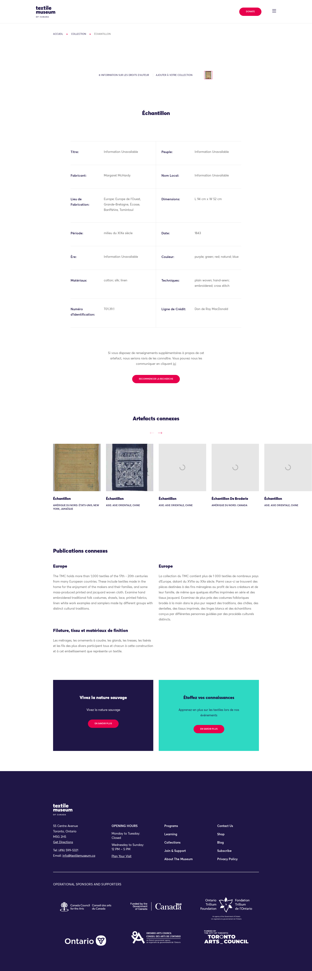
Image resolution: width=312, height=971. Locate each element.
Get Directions (63, 842)
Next (160, 433)
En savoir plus (103, 724)
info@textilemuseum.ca (78, 855)
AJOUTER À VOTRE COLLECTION (174, 75)
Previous (152, 433)
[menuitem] (182, 828)
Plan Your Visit (121, 856)
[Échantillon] (77, 467)
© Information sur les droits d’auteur (124, 75)
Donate (250, 12)
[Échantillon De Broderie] (235, 467)
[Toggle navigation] (274, 10)
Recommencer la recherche (156, 379)
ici (174, 364)
